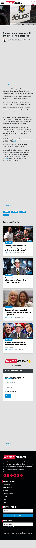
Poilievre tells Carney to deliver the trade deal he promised (15, 344)
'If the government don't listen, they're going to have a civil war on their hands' (18, 247)
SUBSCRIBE (8, 379)
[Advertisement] (18, 66)
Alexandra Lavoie (10, 253)
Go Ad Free (8, 85)
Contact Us (6, 496)
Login (4, 502)
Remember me (11, 391)
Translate (15, 527)
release (6, 158)
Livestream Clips (9, 285)
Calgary (15, 211)
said (14, 141)
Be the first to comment (14, 41)
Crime (6, 215)
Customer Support (8, 493)
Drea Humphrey (9, 317)
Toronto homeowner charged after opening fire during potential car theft (17, 280)
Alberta (23, 211)
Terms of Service (7, 487)
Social (4, 499)
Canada (7, 211)
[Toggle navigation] (2, 3)
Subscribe (5, 490)
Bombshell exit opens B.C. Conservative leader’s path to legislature (18, 312)
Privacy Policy (6, 485)
